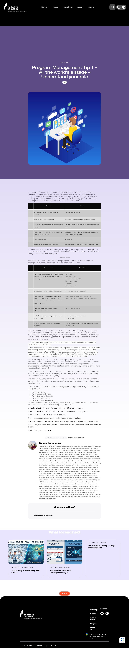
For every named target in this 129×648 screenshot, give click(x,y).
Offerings (44, 7)
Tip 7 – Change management (39, 430)
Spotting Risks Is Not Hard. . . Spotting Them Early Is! (61, 571)
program (70, 438)
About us (91, 7)
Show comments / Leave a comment (43, 515)
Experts (56, 7)
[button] (64, 514)
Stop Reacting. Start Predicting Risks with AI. (25, 571)
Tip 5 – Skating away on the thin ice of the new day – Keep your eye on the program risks (63, 421)
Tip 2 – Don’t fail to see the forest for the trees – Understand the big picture (58, 411)
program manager (79, 438)
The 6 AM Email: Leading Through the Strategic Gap (101, 546)
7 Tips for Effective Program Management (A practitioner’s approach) (55, 408)
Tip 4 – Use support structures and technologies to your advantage (54, 418)
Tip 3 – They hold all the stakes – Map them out (46, 414)
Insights (79, 7)
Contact (103, 609)
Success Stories (68, 7)
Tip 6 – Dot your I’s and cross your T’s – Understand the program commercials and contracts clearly (64, 426)
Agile (64, 82)
